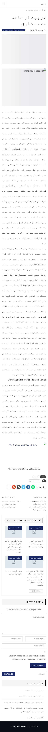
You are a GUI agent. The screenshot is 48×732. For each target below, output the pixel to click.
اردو (43, 4)
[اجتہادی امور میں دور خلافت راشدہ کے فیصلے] (34, 532)
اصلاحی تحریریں (8, 30)
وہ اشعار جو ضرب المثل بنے (31, 696)
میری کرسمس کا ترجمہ (34, 690)
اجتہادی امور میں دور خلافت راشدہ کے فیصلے (23, 702)
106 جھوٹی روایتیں (35, 717)
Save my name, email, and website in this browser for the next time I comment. (27, 657)
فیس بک (36, 476)
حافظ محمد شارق (34, 481)
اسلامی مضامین (19, 30)
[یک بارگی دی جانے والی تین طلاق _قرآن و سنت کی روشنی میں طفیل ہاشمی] (13, 532)
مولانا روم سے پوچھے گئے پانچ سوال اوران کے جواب (12, 504)
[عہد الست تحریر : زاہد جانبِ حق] (13, 562)
